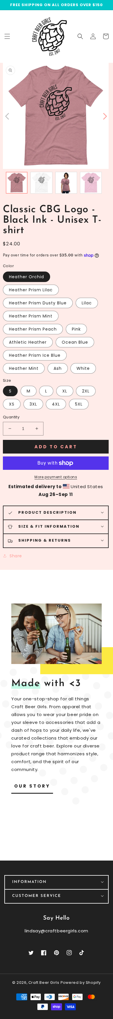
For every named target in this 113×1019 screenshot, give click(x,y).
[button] (80, 36)
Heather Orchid (26, 277)
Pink (76, 329)
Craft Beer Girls (43, 982)
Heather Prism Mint (30, 316)
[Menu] (7, 36)
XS (11, 404)
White (83, 368)
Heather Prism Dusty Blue (38, 303)
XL (64, 391)
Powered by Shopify (81, 982)
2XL (86, 391)
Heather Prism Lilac (31, 290)
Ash (58, 368)
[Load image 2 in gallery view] (41, 183)
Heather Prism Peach (33, 329)
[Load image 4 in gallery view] (91, 183)
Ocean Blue (75, 342)
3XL (33, 404)
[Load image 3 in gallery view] (66, 183)
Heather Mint (24, 368)
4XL (56, 404)
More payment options (55, 476)
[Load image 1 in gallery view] (17, 183)
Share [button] (16, 556)
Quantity (11, 417)
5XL (79, 404)
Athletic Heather (28, 342)
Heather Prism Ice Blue (35, 355)
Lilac (87, 303)
